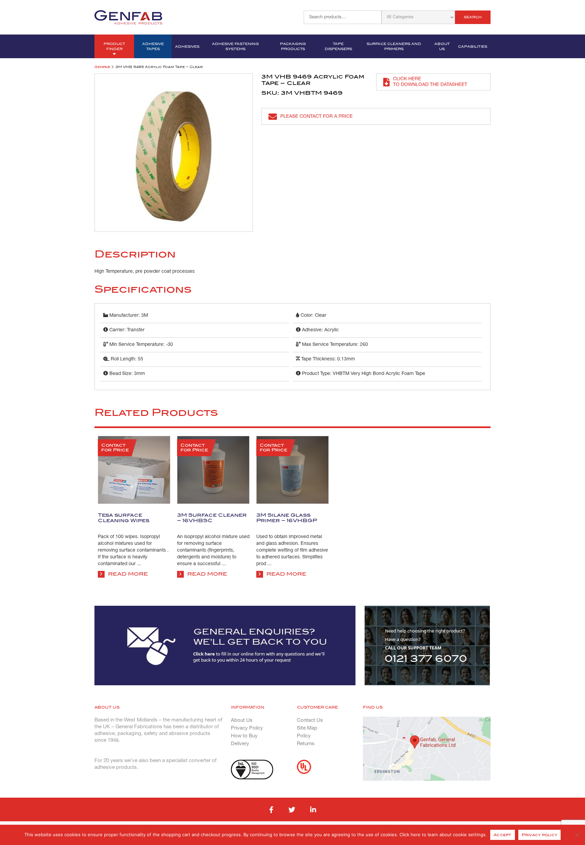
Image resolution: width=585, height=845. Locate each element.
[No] (576, 834)
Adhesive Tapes (153, 46)
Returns (306, 743)
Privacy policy (540, 835)
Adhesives (187, 46)
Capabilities (472, 46)
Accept (503, 835)
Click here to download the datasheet (430, 82)
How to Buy (244, 736)
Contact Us (310, 720)
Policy (304, 736)
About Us (442, 46)
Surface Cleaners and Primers (394, 46)
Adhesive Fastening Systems (235, 46)
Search (473, 17)
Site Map (307, 728)
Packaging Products (293, 46)
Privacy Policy (247, 728)
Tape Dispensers (338, 46)
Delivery (240, 743)
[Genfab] (128, 16)
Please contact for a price (316, 116)
